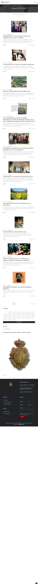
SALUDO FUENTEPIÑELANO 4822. (26, 391)
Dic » (6, 323)
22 (9, 317)
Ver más (4, 45)
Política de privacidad (7, 402)
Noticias (11, 34)
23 (14, 317)
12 (28, 314)
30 (14, 319)
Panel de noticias (7, 413)
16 (14, 316)
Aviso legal (6, 400)
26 (28, 317)
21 (5, 317)
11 (23, 314)
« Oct (4, 323)
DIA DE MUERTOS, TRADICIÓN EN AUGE (14, 232)
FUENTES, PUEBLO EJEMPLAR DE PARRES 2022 (16, 91)
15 (9, 316)
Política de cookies (7, 404)
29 (9, 319)
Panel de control (7, 411)
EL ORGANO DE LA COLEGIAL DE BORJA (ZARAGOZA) (18, 64)
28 (5, 319)
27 (32, 317)
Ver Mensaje (5, 375)
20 (32, 316)
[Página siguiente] (19, 304)
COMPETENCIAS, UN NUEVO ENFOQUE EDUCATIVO (18, 177)
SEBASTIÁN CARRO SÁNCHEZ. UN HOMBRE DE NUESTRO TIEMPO (26, 388)
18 (23, 316)
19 (28, 316)
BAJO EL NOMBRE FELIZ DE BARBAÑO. (27, 385)
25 (23, 317)
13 (32, 314)
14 (5, 316)
